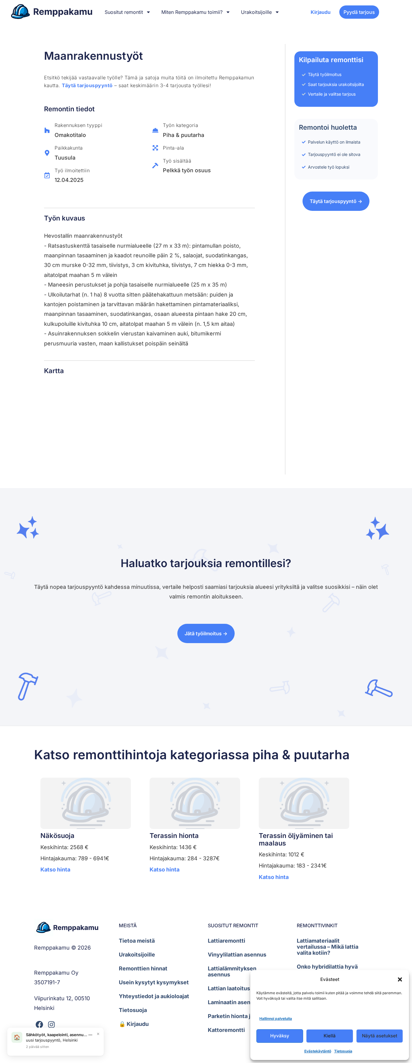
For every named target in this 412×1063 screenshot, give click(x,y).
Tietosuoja (343, 1051)
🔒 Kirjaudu (134, 1024)
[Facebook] (39, 1024)
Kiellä (330, 1036)
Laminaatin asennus (234, 1002)
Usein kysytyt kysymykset (154, 982)
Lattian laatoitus (229, 988)
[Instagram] (51, 1024)
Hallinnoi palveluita (275, 1018)
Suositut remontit (124, 12)
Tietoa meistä (137, 941)
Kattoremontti (226, 1030)
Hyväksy (279, 1036)
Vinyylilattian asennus (237, 954)
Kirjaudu (321, 12)
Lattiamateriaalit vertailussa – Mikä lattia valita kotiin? (327, 947)
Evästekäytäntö (317, 1051)
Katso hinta (55, 869)
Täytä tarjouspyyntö (87, 85)
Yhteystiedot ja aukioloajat (154, 996)
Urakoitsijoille (256, 12)
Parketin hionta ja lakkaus (241, 1016)
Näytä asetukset (379, 1036)
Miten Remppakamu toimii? (192, 12)
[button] (400, 979)
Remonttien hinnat (143, 968)
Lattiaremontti (226, 941)
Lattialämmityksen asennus (232, 971)
